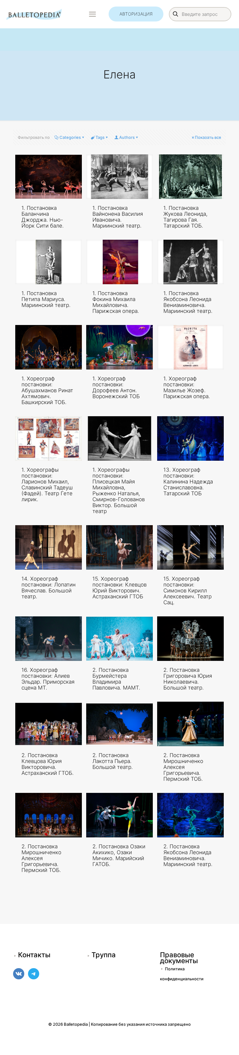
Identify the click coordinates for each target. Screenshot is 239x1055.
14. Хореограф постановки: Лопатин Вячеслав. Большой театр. (48, 588)
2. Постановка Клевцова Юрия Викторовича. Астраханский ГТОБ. (47, 764)
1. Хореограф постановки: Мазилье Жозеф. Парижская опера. (186, 387)
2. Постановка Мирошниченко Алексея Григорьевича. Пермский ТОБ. (183, 767)
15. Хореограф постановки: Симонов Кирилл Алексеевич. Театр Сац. (187, 590)
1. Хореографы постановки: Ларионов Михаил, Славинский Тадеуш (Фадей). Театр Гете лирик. (47, 484)
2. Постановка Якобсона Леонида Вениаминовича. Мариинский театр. (188, 855)
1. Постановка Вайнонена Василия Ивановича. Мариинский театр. (117, 217)
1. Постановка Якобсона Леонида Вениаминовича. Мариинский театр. (188, 302)
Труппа (103, 955)
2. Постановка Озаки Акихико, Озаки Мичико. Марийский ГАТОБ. (118, 855)
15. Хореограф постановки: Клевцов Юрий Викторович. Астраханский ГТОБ (119, 588)
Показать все (208, 137)
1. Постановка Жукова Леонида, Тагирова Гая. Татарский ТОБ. (185, 217)
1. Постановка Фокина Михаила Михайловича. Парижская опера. (115, 302)
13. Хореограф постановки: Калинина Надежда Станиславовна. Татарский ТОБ (188, 482)
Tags (100, 137)
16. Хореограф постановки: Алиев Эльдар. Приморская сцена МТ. (47, 679)
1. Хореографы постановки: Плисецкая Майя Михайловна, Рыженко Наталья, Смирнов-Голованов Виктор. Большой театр (118, 490)
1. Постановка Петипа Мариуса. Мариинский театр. (46, 299)
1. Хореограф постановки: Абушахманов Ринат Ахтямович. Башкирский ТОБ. (47, 390)
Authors (127, 137)
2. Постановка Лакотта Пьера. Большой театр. (112, 761)
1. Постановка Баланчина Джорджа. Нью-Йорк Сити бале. (42, 217)
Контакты (34, 955)
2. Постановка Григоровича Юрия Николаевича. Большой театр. (187, 679)
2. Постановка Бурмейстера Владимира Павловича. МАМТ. (116, 679)
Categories (70, 137)
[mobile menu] (92, 14)
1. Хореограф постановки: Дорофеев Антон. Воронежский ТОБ (116, 387)
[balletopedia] (34, 14)
